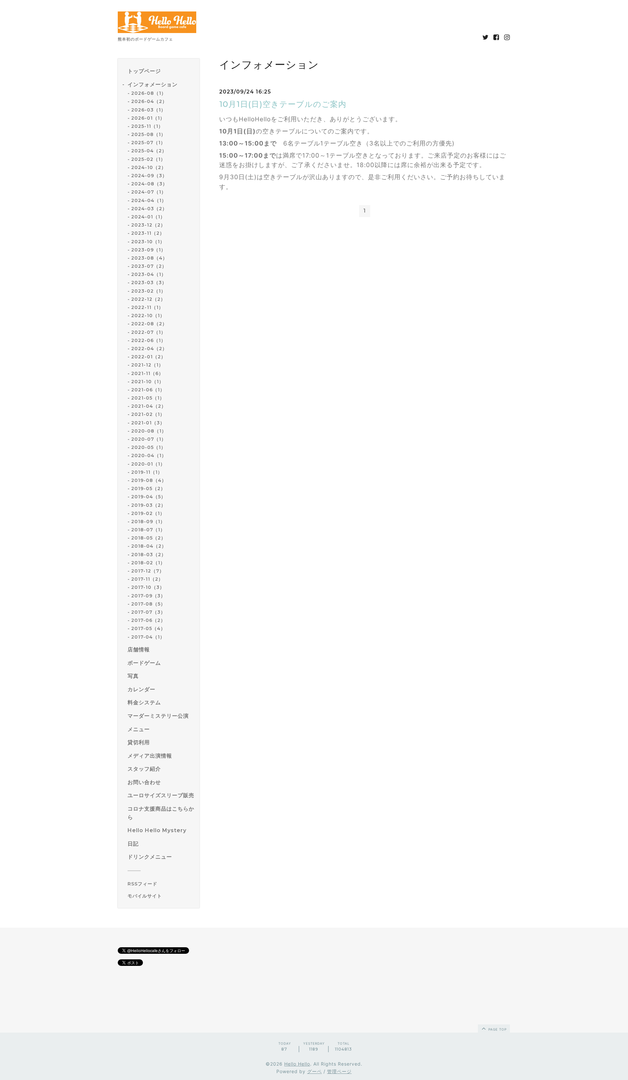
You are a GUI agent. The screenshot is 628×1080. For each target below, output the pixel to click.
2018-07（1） (148, 530)
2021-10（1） (147, 382)
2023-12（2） (148, 225)
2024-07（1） (148, 192)
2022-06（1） (148, 340)
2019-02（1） (148, 513)
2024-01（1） (148, 217)
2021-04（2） (148, 406)
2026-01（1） (148, 118)
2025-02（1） (148, 159)
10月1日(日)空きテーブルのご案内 (282, 104)
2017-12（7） (147, 571)
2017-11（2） (147, 579)
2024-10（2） (148, 167)
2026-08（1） (148, 93)
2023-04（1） (148, 274)
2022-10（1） (148, 315)
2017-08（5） (148, 604)
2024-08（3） (149, 184)
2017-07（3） (148, 612)
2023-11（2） (148, 233)
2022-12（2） (148, 299)
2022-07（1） (148, 332)
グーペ (314, 1071)
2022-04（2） (149, 348)
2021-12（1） (147, 365)
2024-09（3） (149, 176)
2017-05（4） (148, 628)
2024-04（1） (148, 200)
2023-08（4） (149, 258)
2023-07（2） (149, 266)
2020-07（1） (148, 439)
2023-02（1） (148, 291)
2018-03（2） (148, 554)
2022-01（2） (148, 357)
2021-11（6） (147, 373)
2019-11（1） (147, 472)
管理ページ (339, 1071)
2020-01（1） (148, 464)
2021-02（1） (148, 414)
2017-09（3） (148, 596)
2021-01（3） (148, 423)
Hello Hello (297, 1064)
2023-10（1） (148, 242)
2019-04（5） (148, 497)
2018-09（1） (148, 521)
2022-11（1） (147, 307)
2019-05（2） (148, 488)
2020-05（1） (148, 447)
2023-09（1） (148, 250)
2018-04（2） (148, 546)
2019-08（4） (148, 480)
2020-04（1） (148, 455)
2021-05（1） (148, 398)
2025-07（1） (148, 143)
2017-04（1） (148, 637)
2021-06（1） (148, 390)
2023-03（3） (149, 282)
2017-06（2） (148, 620)
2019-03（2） (148, 505)
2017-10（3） (148, 587)
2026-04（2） (149, 101)
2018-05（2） (148, 538)
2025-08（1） (148, 134)
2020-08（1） (148, 431)
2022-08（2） (149, 324)
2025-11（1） (147, 126)
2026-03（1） (148, 110)
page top (497, 1029)
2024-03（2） (149, 209)
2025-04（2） (149, 151)
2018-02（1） (148, 563)
